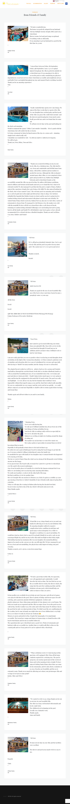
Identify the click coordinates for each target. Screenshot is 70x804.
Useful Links (60, 3)
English (57, 1)
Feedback (52, 3)
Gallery (46, 3)
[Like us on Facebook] (66, 3)
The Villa (28, 3)
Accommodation (37, 3)
